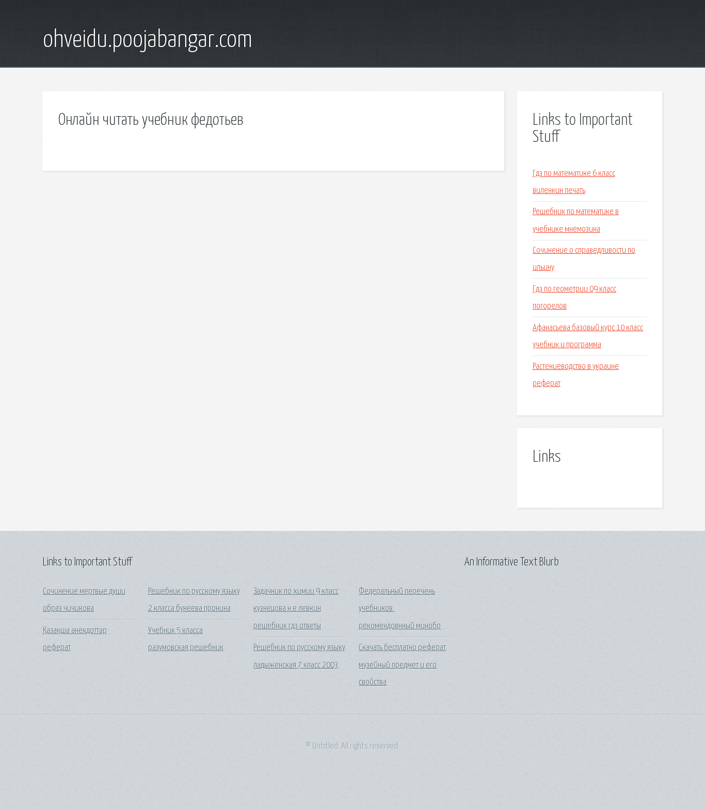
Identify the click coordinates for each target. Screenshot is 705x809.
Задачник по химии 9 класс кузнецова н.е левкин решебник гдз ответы (296, 608)
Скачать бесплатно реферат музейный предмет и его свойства (402, 665)
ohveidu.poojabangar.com (147, 40)
